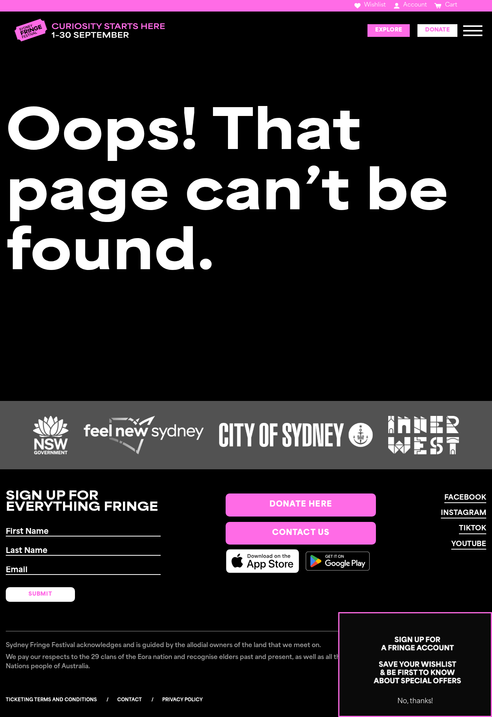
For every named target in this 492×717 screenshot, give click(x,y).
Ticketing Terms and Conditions (51, 700)
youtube (468, 544)
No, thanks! (415, 701)
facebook (465, 498)
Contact (129, 700)
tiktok (472, 528)
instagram (463, 513)
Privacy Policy (182, 700)
